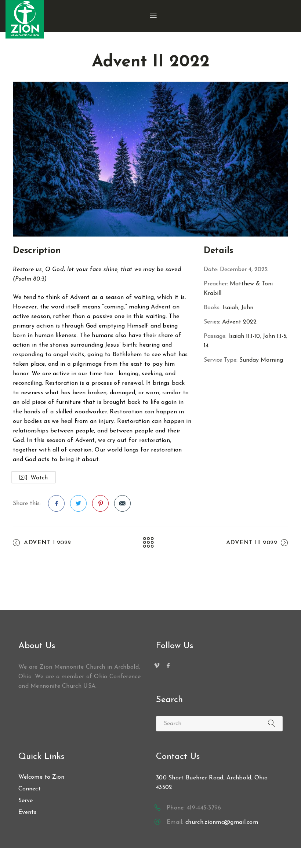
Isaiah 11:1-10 (244, 336)
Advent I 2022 (47, 543)
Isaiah (230, 308)
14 (206, 346)
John (247, 308)
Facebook (56, 503)
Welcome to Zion (41, 777)
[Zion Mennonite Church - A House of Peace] (25, 19)
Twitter (78, 503)
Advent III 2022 (252, 543)
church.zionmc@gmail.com (221, 822)
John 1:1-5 (274, 336)
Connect (29, 789)
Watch (39, 478)
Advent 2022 (239, 322)
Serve (25, 801)
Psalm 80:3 (29, 279)
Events (27, 812)
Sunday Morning (261, 360)
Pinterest (100, 503)
